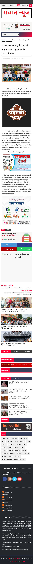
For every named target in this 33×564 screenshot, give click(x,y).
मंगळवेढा (8, 40)
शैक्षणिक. (19, 453)
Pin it (11, 249)
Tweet (11, 245)
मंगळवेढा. (11, 444)
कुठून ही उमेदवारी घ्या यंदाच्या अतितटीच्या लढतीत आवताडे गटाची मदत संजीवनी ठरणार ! (20, 391)
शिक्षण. (24, 450)
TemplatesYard (16, 558)
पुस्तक (28, 441)
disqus (16, 351)
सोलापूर (11, 456)
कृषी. (25, 438)
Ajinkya (6, 495)
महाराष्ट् (4, 447)
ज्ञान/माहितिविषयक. (19, 459)
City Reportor (8, 497)
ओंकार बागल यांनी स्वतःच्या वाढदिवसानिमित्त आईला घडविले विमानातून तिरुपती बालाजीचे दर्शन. (19, 405)
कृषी (21, 438)
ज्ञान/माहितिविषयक (7, 459)
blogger (5, 351)
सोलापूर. (17, 456)
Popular (6, 378)
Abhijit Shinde (8, 492)
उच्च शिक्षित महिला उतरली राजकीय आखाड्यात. (19, 383)
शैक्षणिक (12, 453)
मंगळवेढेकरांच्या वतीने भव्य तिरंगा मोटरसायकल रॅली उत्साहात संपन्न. (16, 327)
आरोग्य (13, 5)
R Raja (6, 502)
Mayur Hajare (8, 500)
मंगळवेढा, (23, 58)
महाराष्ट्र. (16, 447)
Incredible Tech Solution (18, 561)
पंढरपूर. (22, 441)
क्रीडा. (3, 441)
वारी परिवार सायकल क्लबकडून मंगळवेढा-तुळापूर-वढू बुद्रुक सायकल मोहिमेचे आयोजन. (19, 412)
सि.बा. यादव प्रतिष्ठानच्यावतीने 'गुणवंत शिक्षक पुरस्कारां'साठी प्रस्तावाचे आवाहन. (20, 397)
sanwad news (8, 510)
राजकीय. (17, 450)
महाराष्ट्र (10, 447)
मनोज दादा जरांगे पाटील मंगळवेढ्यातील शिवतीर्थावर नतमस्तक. (13, 344)
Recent (16, 378)
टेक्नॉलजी (9, 441)
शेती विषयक (5, 453)
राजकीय (11, 450)
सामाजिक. (4, 456)
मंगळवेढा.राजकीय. (21, 444)
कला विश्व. (15, 438)
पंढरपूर (16, 441)
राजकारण (4, 450)
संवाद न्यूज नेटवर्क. (8, 508)
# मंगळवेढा (8, 229)
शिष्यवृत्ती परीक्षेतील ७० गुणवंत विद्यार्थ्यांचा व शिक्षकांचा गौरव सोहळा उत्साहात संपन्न (14, 310)
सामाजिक (26, 453)
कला (8, 438)
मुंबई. (22, 447)
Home (3, 40)
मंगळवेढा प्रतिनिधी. (8, 505)
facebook (27, 351)
